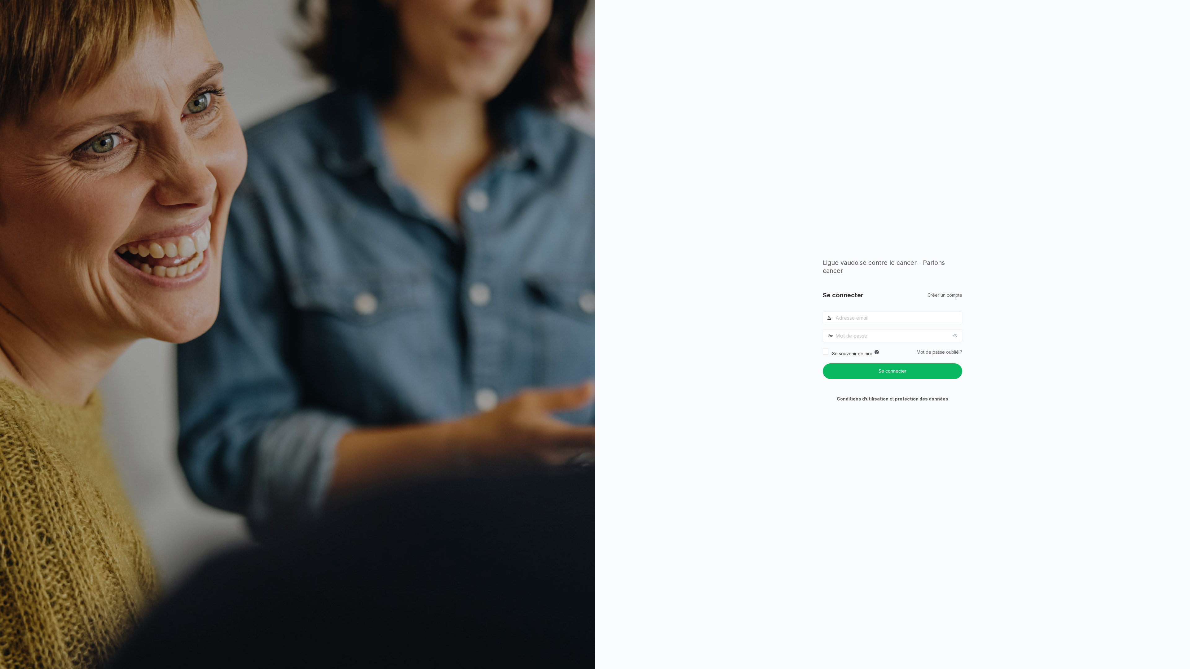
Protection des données (921, 398)
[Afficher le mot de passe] (956, 336)
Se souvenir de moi (852, 353)
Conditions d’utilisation (862, 398)
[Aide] (876, 352)
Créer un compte (945, 295)
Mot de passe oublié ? (939, 352)
